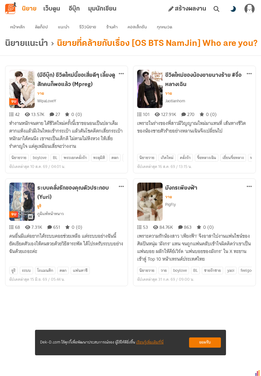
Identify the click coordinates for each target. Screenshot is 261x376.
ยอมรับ (205, 342)
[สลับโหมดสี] (233, 9)
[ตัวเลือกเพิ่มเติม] (121, 73)
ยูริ (39, 206)
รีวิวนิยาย (87, 27)
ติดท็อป (41, 27)
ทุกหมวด (164, 27)
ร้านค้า (111, 27)
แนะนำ (63, 27)
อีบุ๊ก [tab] (74, 9)
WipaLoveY (46, 101)
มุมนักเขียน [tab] (102, 9)
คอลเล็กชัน (137, 27)
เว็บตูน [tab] (51, 9)
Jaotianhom (175, 101)
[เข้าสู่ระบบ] (249, 9)
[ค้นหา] (216, 9)
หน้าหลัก (17, 27)
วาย (40, 93)
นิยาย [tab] (29, 9)
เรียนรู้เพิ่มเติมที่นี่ (150, 342)
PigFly (170, 204)
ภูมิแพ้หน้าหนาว (50, 213)
